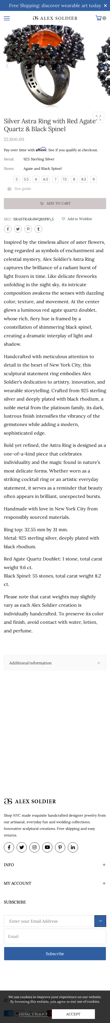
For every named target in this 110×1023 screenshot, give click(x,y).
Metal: (9, 159)
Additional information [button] (30, 662)
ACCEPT (73, 1014)
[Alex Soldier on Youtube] (47, 847)
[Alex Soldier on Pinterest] (60, 847)
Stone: (9, 168)
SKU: (8, 219)
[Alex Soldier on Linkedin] (73, 847)
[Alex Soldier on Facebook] (9, 847)
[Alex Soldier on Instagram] (34, 847)
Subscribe (100, 921)
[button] (102, 65)
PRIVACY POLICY (33, 1014)
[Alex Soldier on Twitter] (22, 847)
